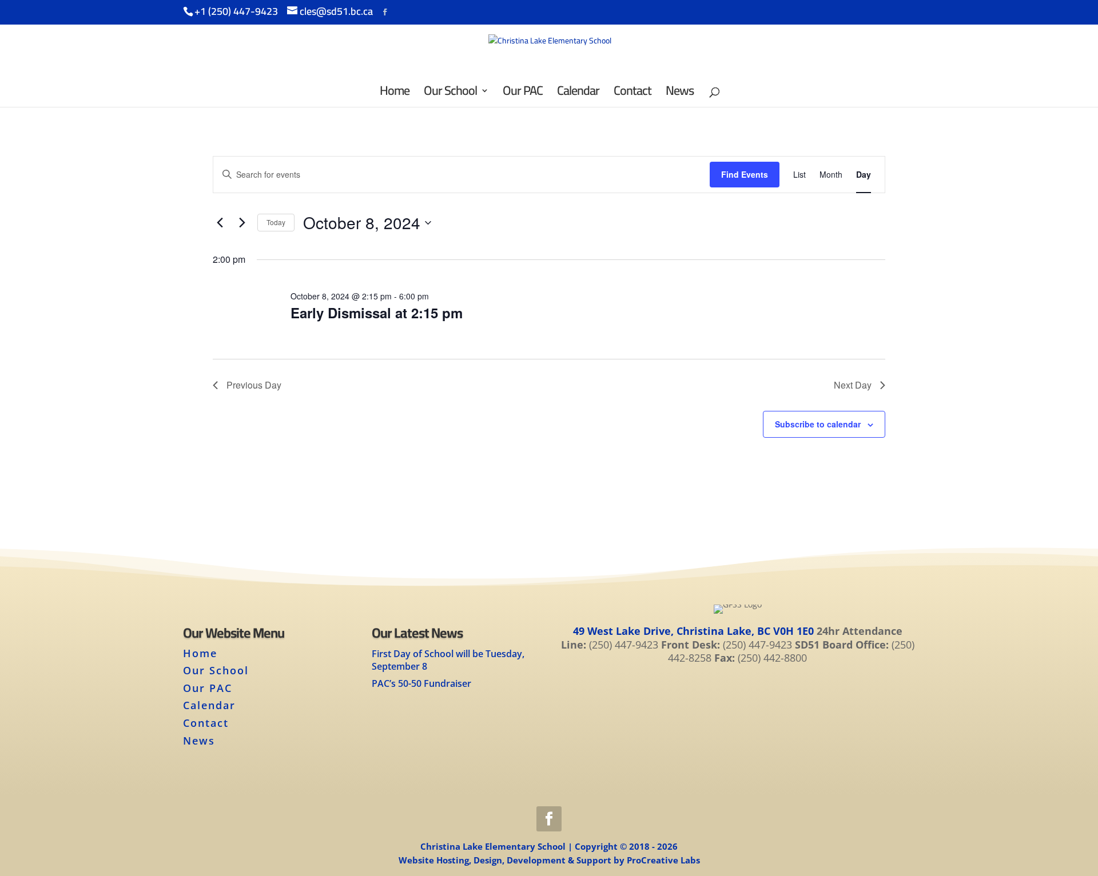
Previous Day (253, 384)
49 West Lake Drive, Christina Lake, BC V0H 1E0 (693, 631)
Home (200, 653)
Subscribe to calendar (818, 424)
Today (275, 222)
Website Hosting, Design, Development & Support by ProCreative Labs (549, 860)
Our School (216, 670)
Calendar (209, 705)
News (199, 740)
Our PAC (207, 688)
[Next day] (242, 223)
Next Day (853, 384)
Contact (206, 723)
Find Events (744, 174)
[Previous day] (219, 223)
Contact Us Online (737, 695)
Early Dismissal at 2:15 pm (377, 312)
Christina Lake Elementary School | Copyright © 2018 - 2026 (549, 846)
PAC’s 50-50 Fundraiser (421, 683)
